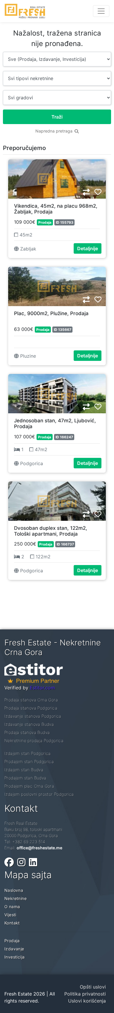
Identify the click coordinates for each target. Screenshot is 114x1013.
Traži (57, 117)
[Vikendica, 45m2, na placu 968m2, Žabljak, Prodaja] (57, 178)
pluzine (27, 356)
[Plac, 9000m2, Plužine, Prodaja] (57, 286)
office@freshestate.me (39, 847)
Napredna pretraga (54, 130)
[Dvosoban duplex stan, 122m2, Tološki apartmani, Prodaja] (57, 500)
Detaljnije (87, 248)
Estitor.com (42, 688)
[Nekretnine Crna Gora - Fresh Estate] (25, 11)
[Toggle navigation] (101, 11)
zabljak (27, 249)
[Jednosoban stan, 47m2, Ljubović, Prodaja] (57, 393)
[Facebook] (9, 862)
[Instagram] (21, 862)
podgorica (31, 463)
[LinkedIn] (33, 862)
